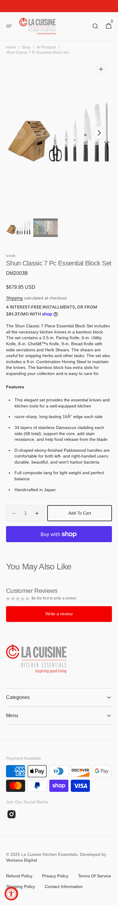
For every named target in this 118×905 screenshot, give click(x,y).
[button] (9, 26)
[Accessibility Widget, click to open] (11, 893)
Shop (26, 47)
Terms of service (94, 875)
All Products (46, 47)
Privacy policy (55, 875)
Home (11, 47)
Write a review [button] (59, 613)
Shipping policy (20, 886)
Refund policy (19, 875)
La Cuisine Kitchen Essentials (49, 854)
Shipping (14, 297)
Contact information (64, 886)
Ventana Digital (21, 860)
